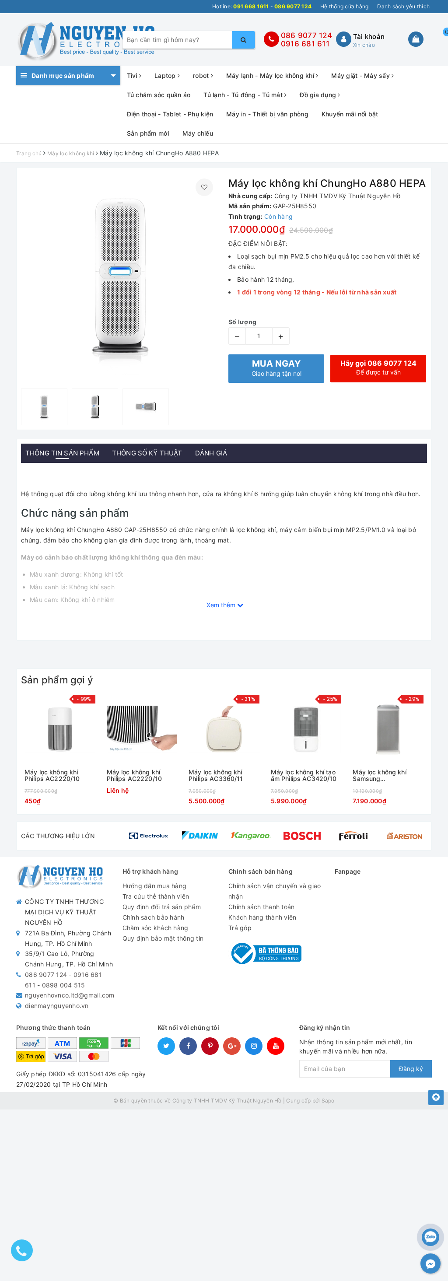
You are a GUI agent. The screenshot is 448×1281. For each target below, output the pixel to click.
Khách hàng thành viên (262, 917)
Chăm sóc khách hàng (155, 927)
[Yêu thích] (204, 187)
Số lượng (242, 322)
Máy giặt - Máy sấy (361, 75)
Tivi (133, 75)
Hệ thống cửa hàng (344, 6)
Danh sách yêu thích (403, 6)
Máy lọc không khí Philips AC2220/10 (52, 775)
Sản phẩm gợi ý (57, 680)
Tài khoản (369, 36)
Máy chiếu (197, 133)
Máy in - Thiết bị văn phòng (267, 114)
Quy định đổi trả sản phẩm (161, 906)
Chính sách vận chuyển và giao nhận (274, 891)
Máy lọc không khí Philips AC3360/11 (216, 775)
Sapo (328, 1100)
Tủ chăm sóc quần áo (159, 94)
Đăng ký (411, 1068)
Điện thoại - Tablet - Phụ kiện (170, 114)
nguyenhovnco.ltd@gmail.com (70, 995)
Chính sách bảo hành (153, 917)
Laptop (166, 75)
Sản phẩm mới (148, 133)
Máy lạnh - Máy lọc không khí (271, 75)
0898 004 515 (63, 985)
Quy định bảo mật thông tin (163, 938)
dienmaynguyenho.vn (57, 1005)
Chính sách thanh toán (261, 906)
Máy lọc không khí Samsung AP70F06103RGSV (380, 775)
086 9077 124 (306, 35)
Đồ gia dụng (319, 94)
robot (202, 75)
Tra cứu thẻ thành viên (155, 896)
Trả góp (240, 927)
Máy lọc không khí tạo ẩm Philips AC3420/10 (304, 775)
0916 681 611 (305, 43)
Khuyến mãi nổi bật (350, 114)
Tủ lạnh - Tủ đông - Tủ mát (243, 94)
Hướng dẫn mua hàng (154, 885)
